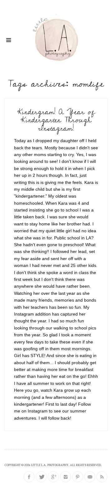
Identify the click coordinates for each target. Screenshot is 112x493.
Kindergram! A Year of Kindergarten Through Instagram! (56, 120)
